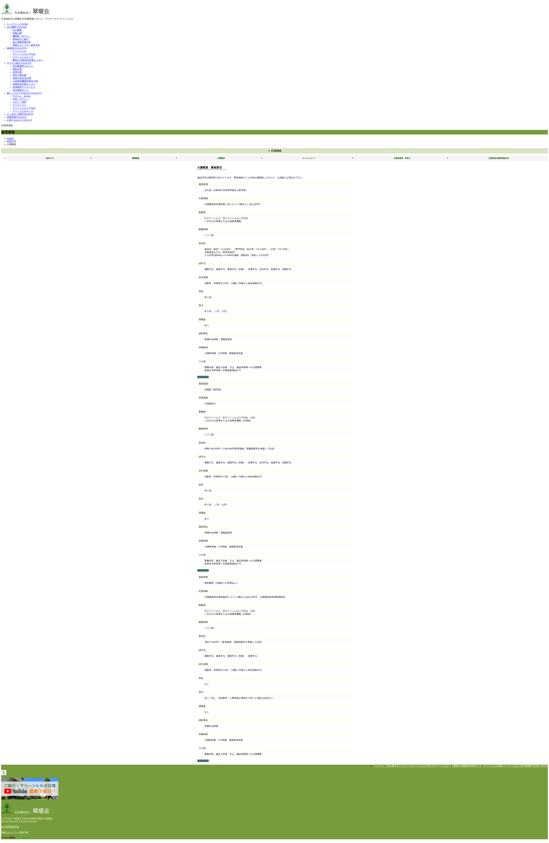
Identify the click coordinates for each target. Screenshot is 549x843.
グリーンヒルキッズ (23, 57)
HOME (10, 138)
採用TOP (11, 141)
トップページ (380, 766)
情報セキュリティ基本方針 (26, 45)
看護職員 (135, 158)
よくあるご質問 (517, 766)
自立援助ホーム (21, 90)
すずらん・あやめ (22, 96)
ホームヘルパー (309, 158)
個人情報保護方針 (22, 42)
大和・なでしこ (21, 99)
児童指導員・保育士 (402, 158)
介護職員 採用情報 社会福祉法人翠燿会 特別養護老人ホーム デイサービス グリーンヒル (25, 8)
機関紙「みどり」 (22, 36)
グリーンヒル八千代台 (24, 54)
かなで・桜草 (19, 102)
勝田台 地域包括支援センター (28, 60)
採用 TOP (50, 158)
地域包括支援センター (24, 84)
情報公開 (17, 33)
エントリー (203, 377)
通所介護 (17, 69)
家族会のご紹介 (21, 39)
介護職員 (221, 158)
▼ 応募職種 (274, 150)
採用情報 (529, 766)
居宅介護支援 (19, 75)
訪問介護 (17, 72)
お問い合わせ (541, 766)
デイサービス (19, 105)
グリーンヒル (19, 51)
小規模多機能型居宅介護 (25, 81)
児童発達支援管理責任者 (498, 158)
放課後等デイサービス (24, 87)
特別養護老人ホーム (23, 66)
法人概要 (17, 30)
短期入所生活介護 (22, 78)
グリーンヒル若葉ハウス (496, 766)
